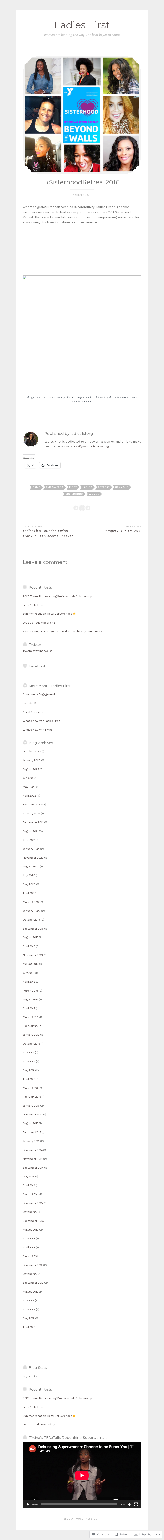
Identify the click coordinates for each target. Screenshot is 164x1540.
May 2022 (29, 787)
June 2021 (29, 840)
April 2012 (29, 1327)
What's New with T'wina (38, 729)
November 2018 (33, 955)
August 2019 (30, 937)
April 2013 (29, 1247)
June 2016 (29, 1061)
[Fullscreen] (136, 1504)
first (73, 487)
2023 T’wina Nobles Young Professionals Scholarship (57, 596)
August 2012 (30, 1291)
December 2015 (33, 1114)
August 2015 (30, 1123)
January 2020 (32, 911)
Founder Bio (30, 703)
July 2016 (28, 1052)
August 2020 (31, 866)
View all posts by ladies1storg (90, 446)
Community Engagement (39, 694)
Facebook (37, 666)
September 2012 (33, 1282)
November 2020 (33, 857)
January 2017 (31, 1034)
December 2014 (33, 1150)
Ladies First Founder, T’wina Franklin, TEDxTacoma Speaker (48, 531)
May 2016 (29, 1070)
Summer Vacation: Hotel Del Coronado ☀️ (49, 613)
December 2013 (33, 1203)
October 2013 (31, 1212)
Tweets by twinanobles (37, 651)
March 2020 (31, 902)
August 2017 (30, 999)
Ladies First (82, 25)
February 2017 (32, 1026)
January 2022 (31, 813)
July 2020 (29, 875)
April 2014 (29, 1185)
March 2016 (30, 1088)
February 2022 (32, 804)
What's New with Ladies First (41, 721)
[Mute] (130, 1504)
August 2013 (31, 1229)
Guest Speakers (33, 712)
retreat (104, 487)
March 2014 (30, 1194)
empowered (54, 487)
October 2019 (31, 919)
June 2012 (29, 1309)
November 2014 (33, 1159)
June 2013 (29, 1238)
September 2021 (33, 822)
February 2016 (32, 1096)
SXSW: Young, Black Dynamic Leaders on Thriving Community (62, 631)
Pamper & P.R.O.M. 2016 (122, 529)
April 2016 (29, 1079)
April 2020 (29, 893)
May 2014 (29, 1176)
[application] (82, 1475)
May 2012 (29, 1318)
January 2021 (31, 849)
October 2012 (31, 1274)
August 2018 (31, 964)
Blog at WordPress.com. (82, 1518)
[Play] (28, 1504)
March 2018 (30, 990)
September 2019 (33, 928)
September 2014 (33, 1167)
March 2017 (30, 1017)
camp (36, 487)
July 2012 (28, 1300)
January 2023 (32, 760)
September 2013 (33, 1221)
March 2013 (30, 1256)
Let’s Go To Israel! (34, 605)
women (94, 493)
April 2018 (29, 981)
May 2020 (29, 884)
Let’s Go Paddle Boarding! (39, 622)
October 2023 (32, 751)
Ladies (87, 487)
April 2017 (29, 1008)
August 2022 (31, 769)
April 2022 (29, 795)
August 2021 (30, 831)
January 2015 (31, 1141)
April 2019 (29, 946)
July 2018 (28, 973)
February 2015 (32, 1132)
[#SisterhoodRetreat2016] (82, 115)
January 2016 (31, 1105)
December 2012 (33, 1265)
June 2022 (29, 778)
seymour (122, 487)
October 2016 (31, 1043)
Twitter (35, 644)
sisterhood (74, 493)
